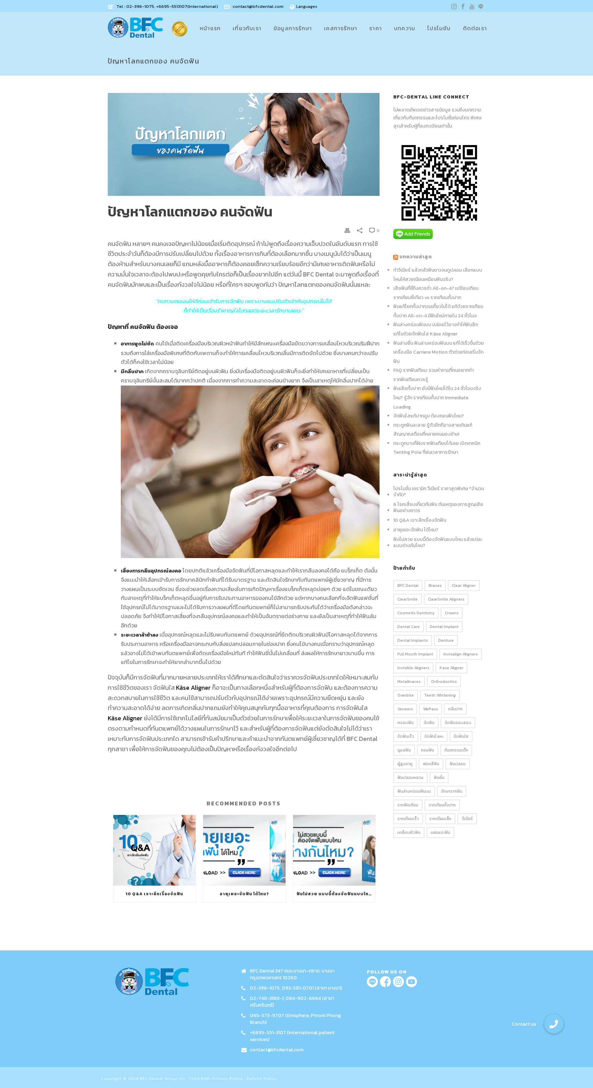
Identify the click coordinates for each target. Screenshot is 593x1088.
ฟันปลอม (458, 764)
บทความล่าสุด (415, 256)
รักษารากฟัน (451, 791)
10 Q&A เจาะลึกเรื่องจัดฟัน (154, 894)
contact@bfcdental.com (258, 6)
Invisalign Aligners (460, 654)
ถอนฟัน (427, 750)
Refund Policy (262, 1078)
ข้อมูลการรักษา (293, 28)
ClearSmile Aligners (446, 599)
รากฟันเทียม (407, 805)
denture (446, 640)
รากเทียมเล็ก (440, 819)
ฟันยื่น (439, 777)
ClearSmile (407, 599)
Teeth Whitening (440, 695)
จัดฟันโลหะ (434, 736)
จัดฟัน (429, 723)
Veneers (405, 709)
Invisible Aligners (413, 668)
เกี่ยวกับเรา (247, 28)
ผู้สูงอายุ (404, 764)
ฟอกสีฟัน (431, 764)
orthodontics (444, 681)
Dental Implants (412, 640)
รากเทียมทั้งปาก (442, 805)
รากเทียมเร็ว (408, 819)
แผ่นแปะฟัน (440, 832)
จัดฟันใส (461, 736)
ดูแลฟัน (404, 750)
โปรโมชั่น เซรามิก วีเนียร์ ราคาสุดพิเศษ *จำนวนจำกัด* (438, 492)
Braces (435, 585)
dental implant (444, 627)
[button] (553, 1023)
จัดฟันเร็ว (405, 736)
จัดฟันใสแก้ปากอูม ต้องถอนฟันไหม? (428, 415)
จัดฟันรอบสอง (458, 723)
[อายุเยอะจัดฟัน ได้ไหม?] (244, 850)
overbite (405, 695)
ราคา (375, 28)
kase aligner (451, 668)
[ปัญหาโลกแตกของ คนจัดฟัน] (244, 144)
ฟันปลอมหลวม (410, 777)
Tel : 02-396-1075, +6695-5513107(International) (167, 6)
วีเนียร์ (467, 819)
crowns (451, 613)
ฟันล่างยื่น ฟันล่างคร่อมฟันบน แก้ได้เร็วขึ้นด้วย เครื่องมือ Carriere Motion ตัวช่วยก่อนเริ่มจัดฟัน (438, 352)
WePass (430, 709)
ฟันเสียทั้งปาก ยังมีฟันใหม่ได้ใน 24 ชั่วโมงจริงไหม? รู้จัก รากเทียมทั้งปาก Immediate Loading (437, 397)
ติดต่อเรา (475, 28)
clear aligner (464, 585)
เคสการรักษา (340, 28)
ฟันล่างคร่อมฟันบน (414, 791)
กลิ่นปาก (455, 709)
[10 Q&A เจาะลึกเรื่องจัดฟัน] (154, 850)
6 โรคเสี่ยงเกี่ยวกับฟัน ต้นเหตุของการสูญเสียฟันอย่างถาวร (438, 507)
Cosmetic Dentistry (415, 613)
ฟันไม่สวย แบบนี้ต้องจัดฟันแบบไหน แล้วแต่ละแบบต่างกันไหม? (335, 894)
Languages (306, 6)
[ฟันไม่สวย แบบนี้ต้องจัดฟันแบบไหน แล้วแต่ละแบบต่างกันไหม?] (334, 850)
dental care (408, 627)
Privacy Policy (227, 1078)
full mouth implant (415, 654)
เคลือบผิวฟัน (408, 832)
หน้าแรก (210, 28)
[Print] (347, 230)
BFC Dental (407, 585)
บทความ (404, 28)
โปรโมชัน (439, 28)
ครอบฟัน (405, 723)
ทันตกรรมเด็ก (456, 750)
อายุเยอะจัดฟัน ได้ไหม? (244, 894)
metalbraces (409, 681)
